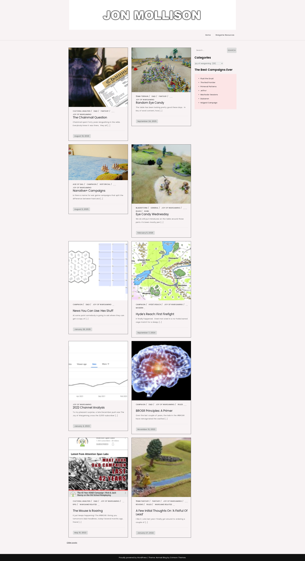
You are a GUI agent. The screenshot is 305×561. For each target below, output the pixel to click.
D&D (96, 111)
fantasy (105, 111)
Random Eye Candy (150, 103)
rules (138, 211)
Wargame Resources (225, 35)
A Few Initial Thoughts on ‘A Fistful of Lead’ (162, 512)
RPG (74, 504)
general (154, 208)
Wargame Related (88, 504)
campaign (91, 184)
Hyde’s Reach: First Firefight (155, 314)
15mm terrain (142, 96)
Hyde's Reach (155, 304)
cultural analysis (81, 111)
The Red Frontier (208, 82)
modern (139, 308)
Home (208, 35)
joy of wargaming (82, 114)
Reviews (139, 504)
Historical (105, 184)
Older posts (72, 542)
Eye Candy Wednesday (152, 214)
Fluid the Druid (207, 78)
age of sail (78, 184)
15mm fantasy (142, 501)
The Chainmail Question (90, 117)
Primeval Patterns (209, 86)
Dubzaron (205, 98)
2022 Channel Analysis (89, 407)
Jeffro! (204, 90)
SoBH (146, 211)
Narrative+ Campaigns (89, 191)
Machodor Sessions (209, 94)
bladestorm (141, 208)
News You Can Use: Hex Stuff (93, 311)
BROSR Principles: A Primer (154, 411)
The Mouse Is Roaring (88, 511)
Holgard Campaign (209, 103)
